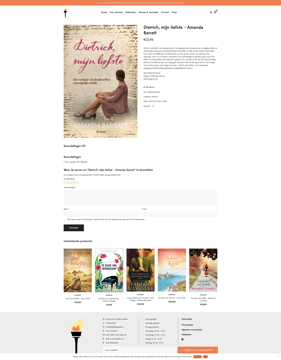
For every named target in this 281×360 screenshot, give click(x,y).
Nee (205, 356)
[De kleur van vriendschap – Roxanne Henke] (109, 270)
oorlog (164, 101)
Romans (155, 97)
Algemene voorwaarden (192, 330)
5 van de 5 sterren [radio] (77, 182)
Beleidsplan (186, 335)
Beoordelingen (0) (74, 146)
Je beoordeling (70, 187)
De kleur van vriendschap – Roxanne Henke (109, 299)
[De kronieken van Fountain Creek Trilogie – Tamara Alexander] (140, 270)
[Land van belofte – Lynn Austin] (78, 270)
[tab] (74, 146)
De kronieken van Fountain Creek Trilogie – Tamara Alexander (140, 299)
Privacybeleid (187, 325)
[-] (65, 12)
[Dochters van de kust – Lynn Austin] (172, 270)
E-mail (144, 209)
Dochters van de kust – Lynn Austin (172, 298)
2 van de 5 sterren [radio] (68, 182)
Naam (66, 209)
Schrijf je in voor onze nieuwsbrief (197, 350)
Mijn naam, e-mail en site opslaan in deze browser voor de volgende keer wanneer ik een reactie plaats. (106, 219)
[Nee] (278, 357)
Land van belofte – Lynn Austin (78, 298)
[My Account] (211, 12)
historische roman (154, 101)
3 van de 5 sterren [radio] (71, 182)
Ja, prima (197, 356)
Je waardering (69, 179)
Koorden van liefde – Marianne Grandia (203, 299)
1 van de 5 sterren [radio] (65, 182)
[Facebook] (200, 339)
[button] (134, 28)
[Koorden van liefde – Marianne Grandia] (203, 270)
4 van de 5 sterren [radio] (74, 182)
